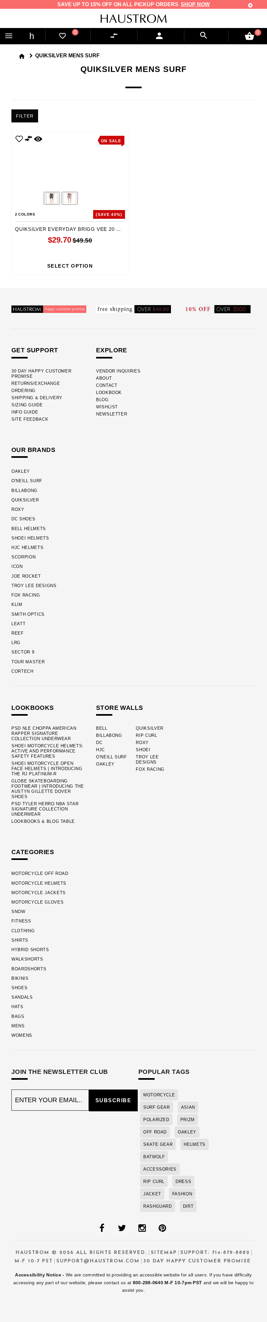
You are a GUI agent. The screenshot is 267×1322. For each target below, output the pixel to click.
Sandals (22, 997)
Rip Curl (146, 735)
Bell (101, 728)
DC (99, 742)
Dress (183, 1181)
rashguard (157, 1206)
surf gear (156, 1107)
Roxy (17, 509)
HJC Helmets (27, 547)
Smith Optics (28, 614)
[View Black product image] (52, 198)
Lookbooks (32, 707)
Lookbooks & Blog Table (43, 821)
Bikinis (20, 978)
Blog (102, 399)
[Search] (203, 35)
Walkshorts (27, 959)
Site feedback (29, 419)
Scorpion (23, 557)
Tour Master (28, 661)
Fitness (21, 921)
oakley (187, 1132)
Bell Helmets (28, 528)
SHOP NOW (195, 4)
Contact (106, 385)
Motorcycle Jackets (38, 892)
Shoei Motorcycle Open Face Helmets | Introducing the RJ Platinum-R (46, 768)
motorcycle (159, 1094)
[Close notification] (250, 5)
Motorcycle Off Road (39, 873)
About (104, 378)
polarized (156, 1119)
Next (106, 199)
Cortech (22, 671)
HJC (100, 749)
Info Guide (24, 412)
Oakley (20, 471)
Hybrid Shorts (30, 949)
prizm (187, 1119)
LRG (16, 642)
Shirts (19, 940)
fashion (182, 1193)
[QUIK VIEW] (38, 138)
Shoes (19, 987)
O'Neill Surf (26, 480)
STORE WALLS (119, 707)
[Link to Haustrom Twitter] (121, 1228)
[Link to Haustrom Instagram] (142, 1228)
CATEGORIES (32, 852)
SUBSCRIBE (113, 1100)
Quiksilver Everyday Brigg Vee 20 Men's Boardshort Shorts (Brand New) (70, 229)
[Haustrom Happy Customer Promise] (48, 309)
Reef (17, 633)
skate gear (158, 1144)
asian (188, 1107)
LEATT (18, 623)
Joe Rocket (26, 576)
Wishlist (107, 406)
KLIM (16, 604)
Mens (18, 1025)
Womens (21, 1035)
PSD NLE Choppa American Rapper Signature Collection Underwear (44, 733)
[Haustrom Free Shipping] (133, 309)
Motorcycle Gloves (37, 902)
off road (155, 1132)
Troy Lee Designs (34, 585)
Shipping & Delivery (37, 397)
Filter (25, 116)
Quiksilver (25, 500)
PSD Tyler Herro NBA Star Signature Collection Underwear (44, 809)
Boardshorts (28, 968)
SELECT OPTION (70, 266)
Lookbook (109, 392)
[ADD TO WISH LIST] (19, 138)
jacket (152, 1193)
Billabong (24, 490)
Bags (17, 1016)
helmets (194, 1144)
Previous (33, 199)
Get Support (34, 350)
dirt (188, 1206)
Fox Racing (25, 595)
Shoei (143, 749)
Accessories (159, 1169)
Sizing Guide (27, 404)
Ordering (23, 390)
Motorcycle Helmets (38, 883)
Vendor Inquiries (118, 371)
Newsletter (111, 414)
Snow (18, 911)
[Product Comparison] (115, 36)
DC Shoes (23, 518)
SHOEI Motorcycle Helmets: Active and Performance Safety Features (47, 751)
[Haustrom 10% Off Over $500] (218, 309)
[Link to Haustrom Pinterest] (162, 1228)
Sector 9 (22, 652)
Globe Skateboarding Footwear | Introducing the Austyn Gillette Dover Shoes (47, 789)
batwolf (154, 1156)
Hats (17, 1006)
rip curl (153, 1181)
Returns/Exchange (35, 383)
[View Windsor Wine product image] (70, 198)
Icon (17, 566)
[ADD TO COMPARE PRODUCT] (28, 139)
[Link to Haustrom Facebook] (101, 1228)
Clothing (23, 930)
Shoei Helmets (30, 538)
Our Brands (33, 449)
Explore (111, 350)
